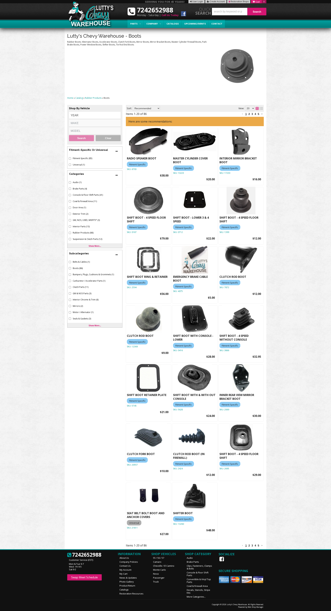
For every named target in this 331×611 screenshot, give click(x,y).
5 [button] (258, 114)
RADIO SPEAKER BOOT (141, 158)
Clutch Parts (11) (80, 287)
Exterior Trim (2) (80, 213)
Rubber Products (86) (83, 232)
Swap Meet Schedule (84, 577)
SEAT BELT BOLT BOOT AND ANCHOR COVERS (145, 515)
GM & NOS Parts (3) (82, 293)
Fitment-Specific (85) (82, 158)
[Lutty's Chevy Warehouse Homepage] (89, 15)
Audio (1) (77, 182)
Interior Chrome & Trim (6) (85, 299)
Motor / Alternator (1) (83, 312)
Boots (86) (78, 268)
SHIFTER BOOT (183, 513)
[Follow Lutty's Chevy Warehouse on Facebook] (183, 14)
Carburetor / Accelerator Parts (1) (89, 280)
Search (81, 138)
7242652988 (86, 555)
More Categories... (196, 596)
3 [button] (252, 114)
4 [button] (255, 114)
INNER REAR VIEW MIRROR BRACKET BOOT (236, 397)
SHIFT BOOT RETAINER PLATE (146, 395)
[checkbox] (70, 158)
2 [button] (249, 114)
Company (152, 23)
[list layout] (261, 108)
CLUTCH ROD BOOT (232, 277)
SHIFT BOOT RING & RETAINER (147, 277)
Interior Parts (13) (81, 226)
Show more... (95, 246)
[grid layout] (257, 108)
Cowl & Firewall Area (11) (85, 201)
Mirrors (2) (78, 306)
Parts (134, 23)
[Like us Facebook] (222, 559)
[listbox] (95, 115)
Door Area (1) (79, 207)
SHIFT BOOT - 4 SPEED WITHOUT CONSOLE (234, 337)
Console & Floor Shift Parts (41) (88, 194)
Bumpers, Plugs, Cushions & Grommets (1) (93, 274)
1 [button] (246, 114)
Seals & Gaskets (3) (82, 318)
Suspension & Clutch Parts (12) (87, 239)
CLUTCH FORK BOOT (141, 454)
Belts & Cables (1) (81, 261)
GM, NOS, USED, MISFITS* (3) (86, 220)
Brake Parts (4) (80, 188)
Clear (108, 138)
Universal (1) (79, 164)
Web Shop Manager (255, 607)
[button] (239, 11)
